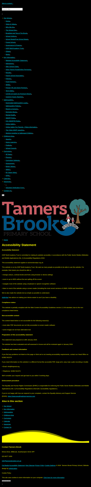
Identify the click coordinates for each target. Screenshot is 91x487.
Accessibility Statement (17, 465)
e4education (13, 468)
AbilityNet (5, 297)
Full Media (5, 465)
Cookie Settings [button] (50, 465)
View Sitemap (30, 465)
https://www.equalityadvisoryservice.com (21, 396)
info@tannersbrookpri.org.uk (11, 461)
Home (6, 240)
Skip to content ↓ (7, 3)
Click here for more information (54, 477)
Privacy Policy (39, 465)
